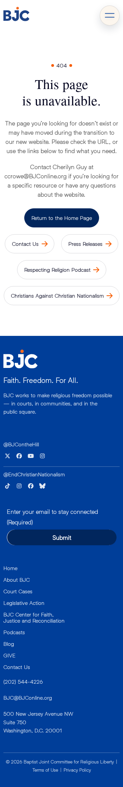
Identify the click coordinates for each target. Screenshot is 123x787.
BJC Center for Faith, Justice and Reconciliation (34, 617)
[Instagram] (42, 456)
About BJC (16, 579)
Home (10, 568)
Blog (8, 643)
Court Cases (17, 591)
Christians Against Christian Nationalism (57, 295)
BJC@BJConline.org (27, 697)
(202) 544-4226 (23, 681)
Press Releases (85, 243)
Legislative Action (23, 602)
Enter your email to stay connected (52, 517)
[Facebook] (19, 456)
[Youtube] (31, 456)
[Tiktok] (7, 486)
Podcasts (14, 632)
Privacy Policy (77, 770)
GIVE (9, 655)
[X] (7, 456)
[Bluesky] (42, 486)
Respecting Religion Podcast (57, 269)
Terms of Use (45, 770)
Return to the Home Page (61, 217)
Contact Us (25, 243)
